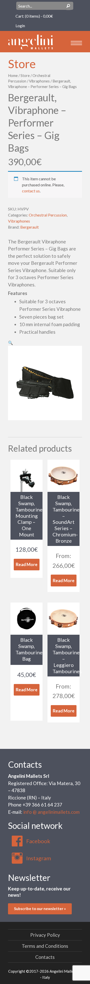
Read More (27, 564)
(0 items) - (39, 16)
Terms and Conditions (45, 946)
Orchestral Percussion (48, 214)
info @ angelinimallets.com (51, 812)
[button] (10, 342)
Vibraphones (39, 81)
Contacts (25, 764)
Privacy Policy (45, 935)
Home (13, 75)
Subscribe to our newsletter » (40, 908)
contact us (31, 190)
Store (22, 64)
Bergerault (29, 227)
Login (20, 25)
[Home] (30, 41)
